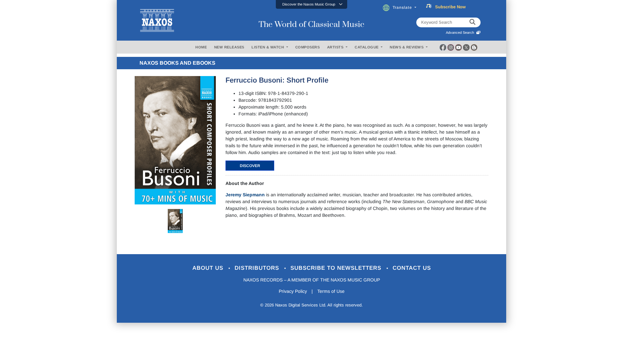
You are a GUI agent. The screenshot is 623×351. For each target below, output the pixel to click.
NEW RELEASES (229, 47)
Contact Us (412, 268)
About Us (208, 268)
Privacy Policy (293, 291)
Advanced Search (461, 32)
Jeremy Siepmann (245, 194)
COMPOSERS (307, 47)
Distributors (258, 268)
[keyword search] (472, 22)
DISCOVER (250, 165)
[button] (311, 4)
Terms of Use (331, 291)
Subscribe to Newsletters (336, 268)
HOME (201, 47)
